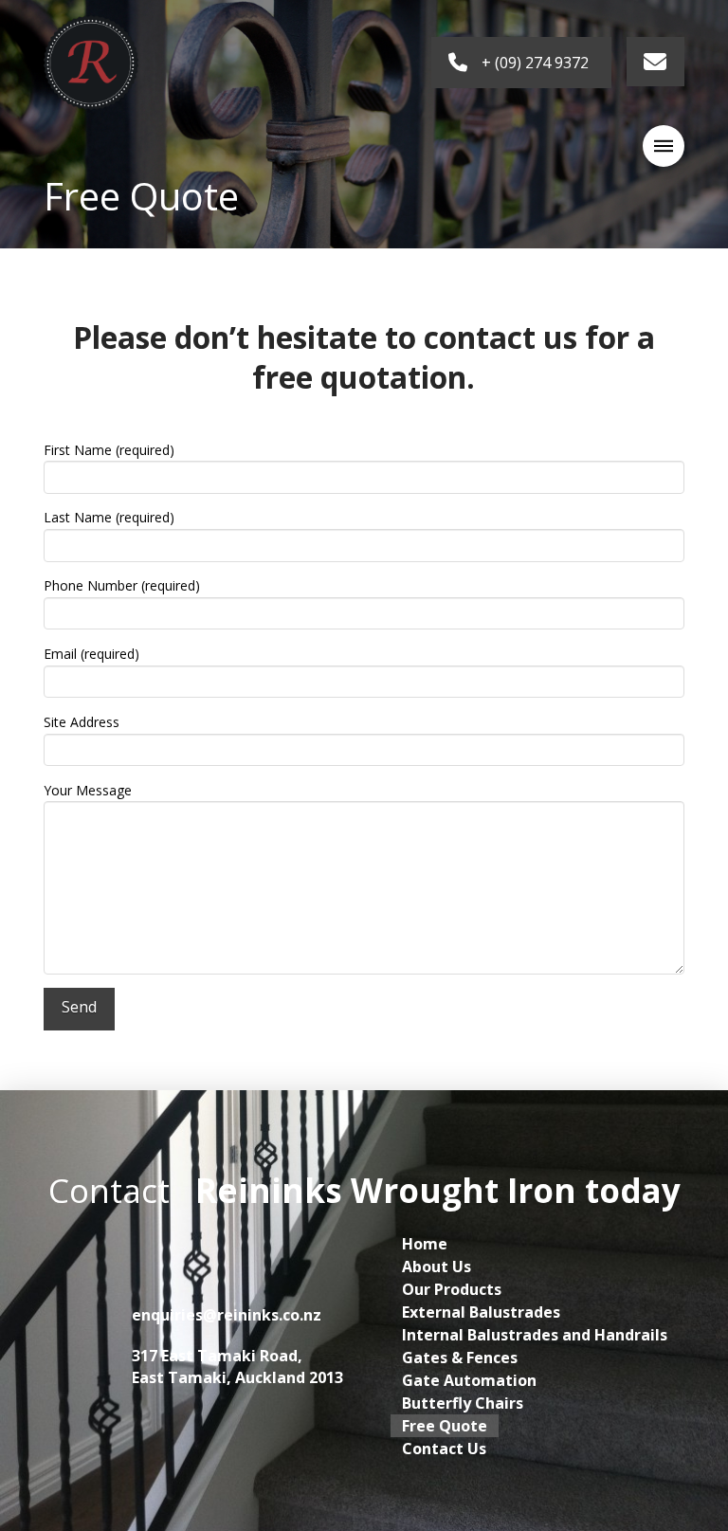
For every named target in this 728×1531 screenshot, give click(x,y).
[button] (663, 146)
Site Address (81, 722)
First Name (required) (109, 450)
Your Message (88, 790)
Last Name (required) (109, 517)
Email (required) (91, 654)
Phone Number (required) (122, 585)
